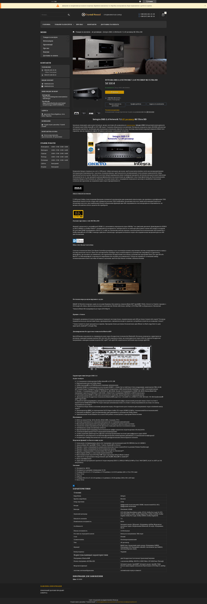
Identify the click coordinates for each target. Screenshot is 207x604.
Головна (46, 24)
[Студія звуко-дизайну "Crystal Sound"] (91, 15)
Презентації (48, 45)
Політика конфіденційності (127, 602)
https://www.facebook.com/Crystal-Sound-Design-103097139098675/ (54, 104)
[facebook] (74, 486)
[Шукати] (69, 15)
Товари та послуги (63, 24)
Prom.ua (115, 600)
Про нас (79, 24)
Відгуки (46, 52)
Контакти (91, 24)
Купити (115, 92)
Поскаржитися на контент (106, 602)
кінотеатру (131, 125)
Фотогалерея (48, 41)
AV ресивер (128, 119)
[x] (76, 486)
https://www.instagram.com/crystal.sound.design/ (55, 97)
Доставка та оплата (110, 24)
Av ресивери (96, 32)
